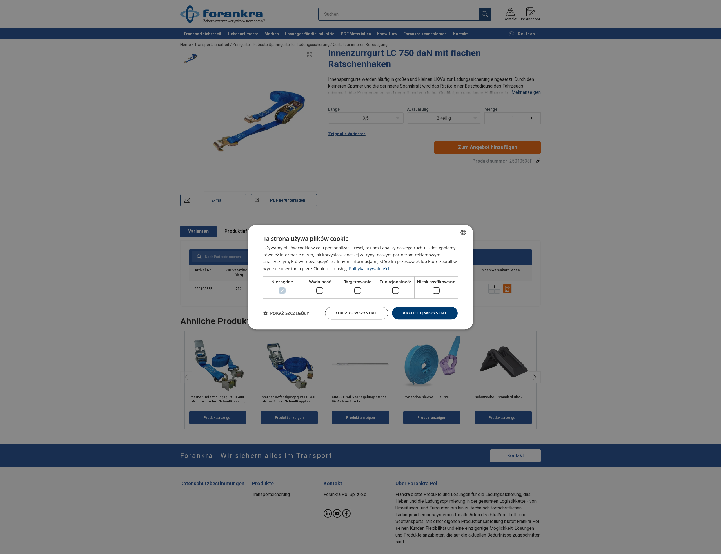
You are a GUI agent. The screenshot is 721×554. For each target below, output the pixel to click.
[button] (286, 313)
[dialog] (360, 277)
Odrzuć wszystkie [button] (356, 313)
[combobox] (463, 232)
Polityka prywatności (369, 268)
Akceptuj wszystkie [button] (425, 313)
